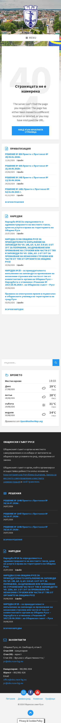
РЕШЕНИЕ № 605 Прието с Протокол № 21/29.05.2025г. (26, 167)
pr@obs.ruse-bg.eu (13, 661)
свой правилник (31, 481)
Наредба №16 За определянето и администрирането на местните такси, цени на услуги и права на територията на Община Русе (29, 226)
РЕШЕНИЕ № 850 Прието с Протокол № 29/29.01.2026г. (26, 155)
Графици (50, 698)
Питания (10, 698)
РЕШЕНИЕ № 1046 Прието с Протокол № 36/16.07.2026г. (25, 528)
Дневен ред (24, 698)
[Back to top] (30, 713)
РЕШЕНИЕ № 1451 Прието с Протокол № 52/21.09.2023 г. (27, 190)
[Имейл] (23, 692)
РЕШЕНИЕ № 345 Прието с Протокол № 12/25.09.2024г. (26, 179)
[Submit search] (56, 362)
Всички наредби (14, 309)
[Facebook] (30, 692)
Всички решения (14, 202)
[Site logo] (30, 27)
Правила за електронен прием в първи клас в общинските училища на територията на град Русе (30, 296)
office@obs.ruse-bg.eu (15, 679)
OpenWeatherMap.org (31, 421)
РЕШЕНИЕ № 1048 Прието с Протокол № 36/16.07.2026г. (25, 502)
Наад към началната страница (30, 130)
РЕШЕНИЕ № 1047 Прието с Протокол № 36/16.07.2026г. (25, 515)
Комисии (38, 698)
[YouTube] (37, 692)
